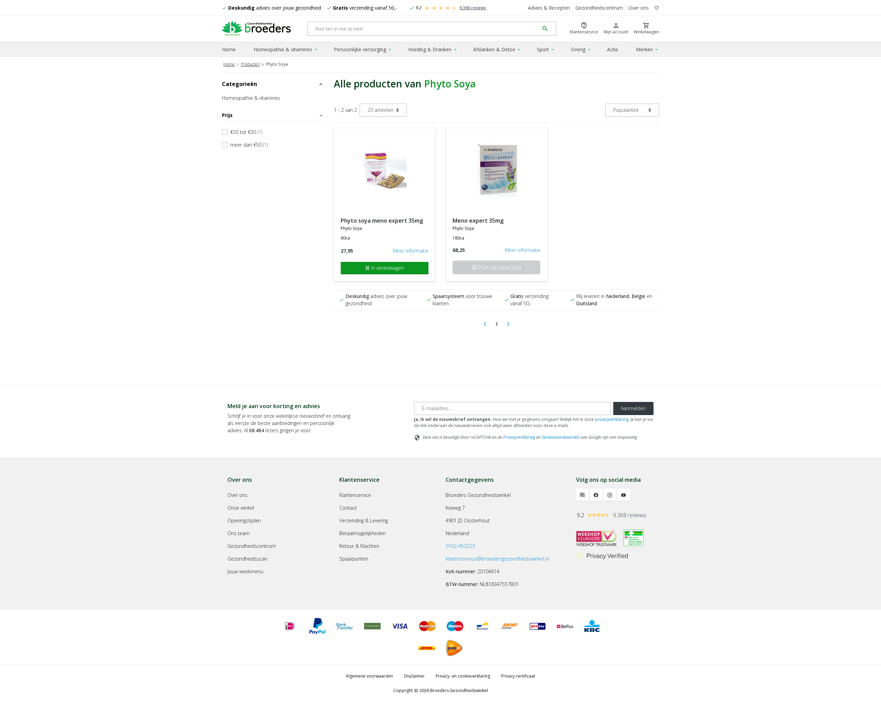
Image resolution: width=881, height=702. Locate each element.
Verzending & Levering (363, 520)
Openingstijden (244, 520)
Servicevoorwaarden (561, 437)
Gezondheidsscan (247, 558)
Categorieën (272, 84)
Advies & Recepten (549, 7)
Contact (348, 507)
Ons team (238, 533)
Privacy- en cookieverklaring (463, 676)
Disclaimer (414, 676)
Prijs (272, 115)
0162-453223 (460, 546)
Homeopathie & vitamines (286, 49)
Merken (647, 49)
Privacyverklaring (519, 437)
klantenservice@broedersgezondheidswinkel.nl (497, 558)
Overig (581, 49)
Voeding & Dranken (433, 49)
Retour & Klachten (359, 546)
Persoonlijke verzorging (363, 49)
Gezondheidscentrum (599, 7)
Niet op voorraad (496, 267)
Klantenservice (355, 495)
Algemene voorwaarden (369, 676)
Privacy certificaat (518, 676)
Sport (546, 49)
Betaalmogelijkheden (362, 533)
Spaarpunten (353, 558)
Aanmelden (633, 408)
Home (229, 49)
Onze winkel (240, 507)
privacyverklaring (611, 419)
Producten (250, 64)
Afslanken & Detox (497, 49)
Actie (612, 49)
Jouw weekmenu (245, 571)
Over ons (638, 7)
